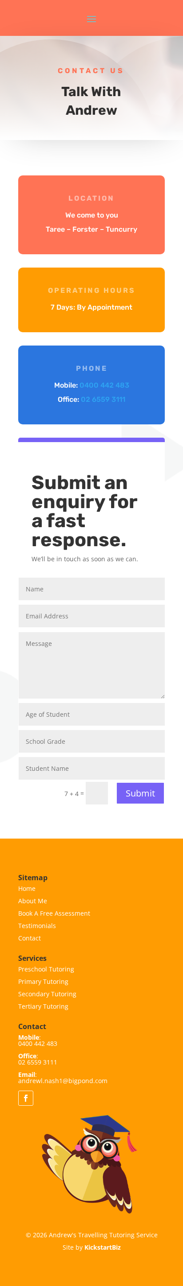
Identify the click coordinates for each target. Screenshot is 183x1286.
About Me (32, 901)
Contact (29, 938)
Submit (140, 793)
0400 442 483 (104, 385)
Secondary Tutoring (47, 994)
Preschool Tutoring (46, 969)
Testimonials (37, 925)
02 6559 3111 (103, 399)
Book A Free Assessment (54, 913)
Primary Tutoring (43, 981)
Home (27, 888)
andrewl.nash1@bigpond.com (62, 1080)
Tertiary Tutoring (43, 1006)
